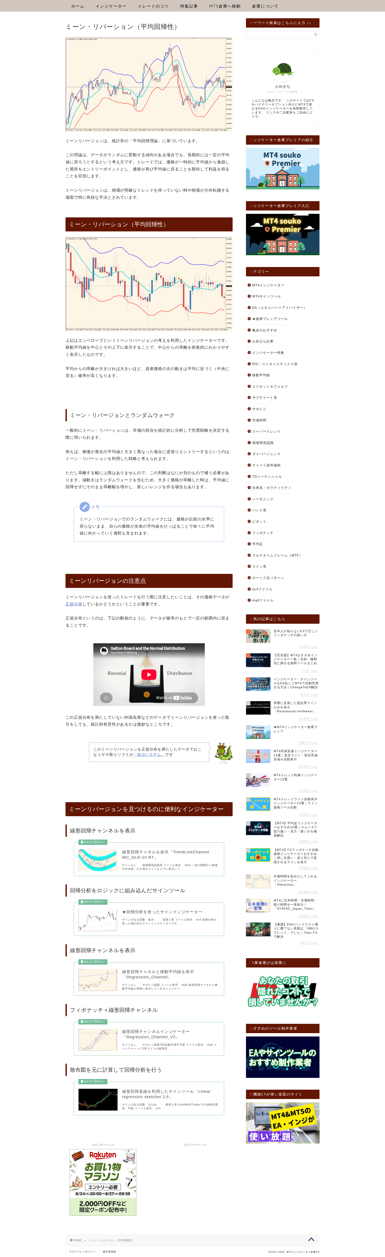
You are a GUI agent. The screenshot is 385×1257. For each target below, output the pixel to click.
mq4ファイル (263, 600)
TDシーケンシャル (267, 476)
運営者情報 (109, 1251)
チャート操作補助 (266, 465)
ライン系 (259, 566)
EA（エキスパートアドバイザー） (279, 308)
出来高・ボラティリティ (271, 488)
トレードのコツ (153, 6)
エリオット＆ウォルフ (270, 386)
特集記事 (189, 6)
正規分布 (74, 604)
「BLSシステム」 (149, 755)
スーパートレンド (266, 431)
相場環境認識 (263, 443)
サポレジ (259, 409)
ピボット (259, 521)
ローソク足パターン (268, 578)
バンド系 (259, 510)
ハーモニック (263, 499)
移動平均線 (261, 375)
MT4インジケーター (268, 285)
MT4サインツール (266, 296)
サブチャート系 (264, 397)
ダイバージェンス (266, 454)
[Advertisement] (195, 1176)
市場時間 (259, 420)
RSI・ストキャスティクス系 (275, 364)
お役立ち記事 (263, 341)
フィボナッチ (263, 533)
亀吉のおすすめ (264, 330)
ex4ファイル (262, 589)
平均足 (257, 544)
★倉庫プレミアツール (270, 319)
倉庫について (265, 6)
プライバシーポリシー (82, 1251)
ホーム (77, 6)
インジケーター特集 (268, 352)
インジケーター (111, 6)
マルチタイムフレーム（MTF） (277, 555)
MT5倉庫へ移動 (225, 6)
